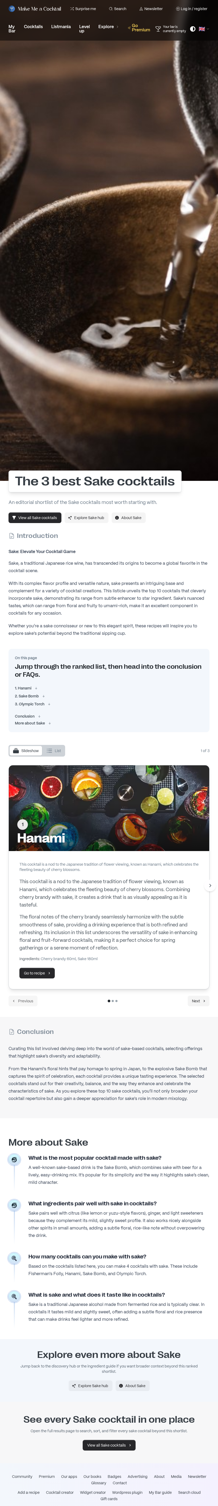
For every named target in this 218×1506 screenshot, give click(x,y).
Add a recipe (29, 1492)
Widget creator (93, 1492)
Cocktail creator (60, 1492)
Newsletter (153, 8)
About (159, 1476)
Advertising (138, 1476)
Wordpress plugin (127, 1492)
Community (22, 1476)
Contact (120, 1483)
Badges (114, 1476)
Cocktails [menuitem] (33, 26)
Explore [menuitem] (106, 26)
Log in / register (194, 8)
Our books (92, 1476)
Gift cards (109, 1498)
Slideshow (30, 750)
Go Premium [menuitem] (141, 28)
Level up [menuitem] (84, 29)
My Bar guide (160, 1492)
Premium (47, 1476)
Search (120, 8)
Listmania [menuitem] (61, 26)
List (58, 750)
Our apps (69, 1476)
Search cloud (189, 1492)
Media (176, 1476)
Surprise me (85, 8)
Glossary (98, 1483)
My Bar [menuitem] (12, 29)
